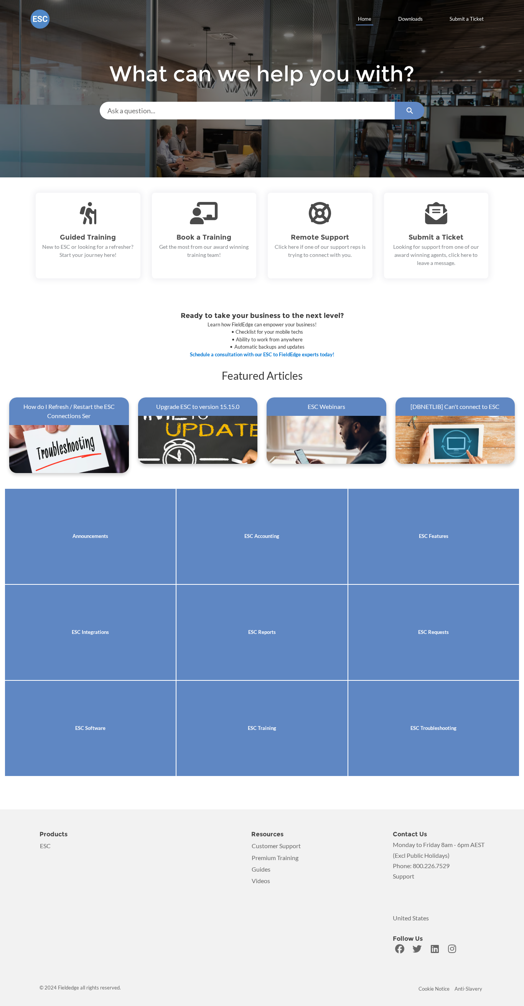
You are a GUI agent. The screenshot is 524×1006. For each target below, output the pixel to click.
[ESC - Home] (40, 19)
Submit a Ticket (467, 19)
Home (364, 19)
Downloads (410, 19)
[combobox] (247, 110)
